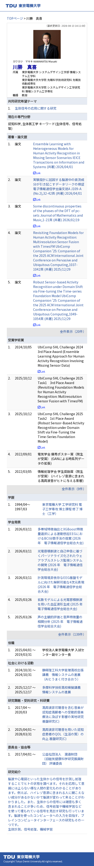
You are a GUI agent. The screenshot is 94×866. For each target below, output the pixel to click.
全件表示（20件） (73, 331)
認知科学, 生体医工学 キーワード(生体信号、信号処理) (45, 126)
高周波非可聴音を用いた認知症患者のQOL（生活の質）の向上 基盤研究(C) (63, 734)
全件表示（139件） (72, 634)
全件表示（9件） (74, 489)
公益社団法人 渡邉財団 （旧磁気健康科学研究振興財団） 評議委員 (63, 759)
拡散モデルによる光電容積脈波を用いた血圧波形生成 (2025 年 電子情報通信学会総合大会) (62, 604)
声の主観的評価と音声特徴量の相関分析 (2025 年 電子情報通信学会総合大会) (60, 621)
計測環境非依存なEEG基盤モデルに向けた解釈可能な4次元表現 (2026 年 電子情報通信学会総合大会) (61, 584)
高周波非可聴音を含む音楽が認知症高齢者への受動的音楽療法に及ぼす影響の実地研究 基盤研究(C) (63, 714)
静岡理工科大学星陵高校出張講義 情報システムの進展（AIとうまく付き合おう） (63, 674)
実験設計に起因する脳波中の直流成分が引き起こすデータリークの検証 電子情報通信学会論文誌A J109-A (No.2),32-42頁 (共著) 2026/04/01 (58, 186)
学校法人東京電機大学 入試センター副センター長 (63, 652)
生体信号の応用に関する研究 (35, 108)
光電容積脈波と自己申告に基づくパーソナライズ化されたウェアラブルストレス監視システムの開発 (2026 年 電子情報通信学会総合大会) (60, 560)
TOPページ (15, 18)
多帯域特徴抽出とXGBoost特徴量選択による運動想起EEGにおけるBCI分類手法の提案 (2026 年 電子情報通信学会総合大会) (61, 536)
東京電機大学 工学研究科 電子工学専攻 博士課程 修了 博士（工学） (62, 509)
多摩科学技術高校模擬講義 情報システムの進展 (63, 689)
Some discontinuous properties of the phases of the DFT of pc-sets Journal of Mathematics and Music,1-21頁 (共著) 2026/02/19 (58, 213)
